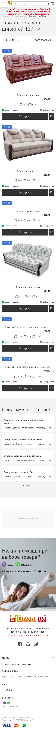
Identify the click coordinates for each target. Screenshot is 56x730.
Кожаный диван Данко (28, 287)
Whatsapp (26, 564)
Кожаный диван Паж (28, 94)
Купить (28, 116)
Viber (10, 564)
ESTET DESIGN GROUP (24, 720)
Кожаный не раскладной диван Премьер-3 (28, 366)
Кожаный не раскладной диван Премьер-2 (28, 326)
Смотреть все (28, 485)
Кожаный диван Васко (28, 210)
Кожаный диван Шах (28, 170)
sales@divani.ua (9, 690)
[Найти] (48, 3)
